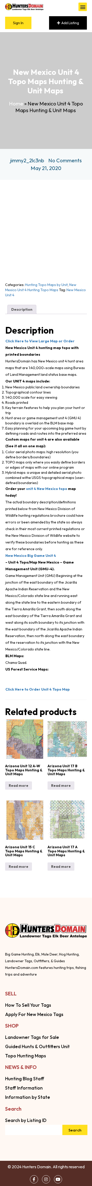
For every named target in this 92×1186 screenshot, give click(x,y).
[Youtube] (58, 1179)
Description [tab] (21, 309)
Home (16, 103)
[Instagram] (46, 1179)
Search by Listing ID (26, 1120)
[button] (82, 7)
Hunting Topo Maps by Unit (46, 284)
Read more (18, 785)
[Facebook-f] (34, 1179)
